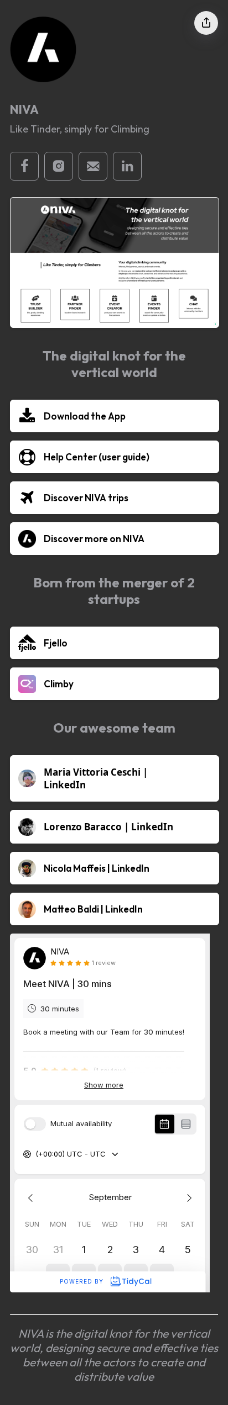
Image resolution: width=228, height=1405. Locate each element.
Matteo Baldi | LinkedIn (93, 909)
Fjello (56, 643)
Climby (59, 684)
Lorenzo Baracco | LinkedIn (108, 826)
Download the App (85, 416)
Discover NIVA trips (86, 497)
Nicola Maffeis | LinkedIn (96, 868)
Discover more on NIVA (94, 538)
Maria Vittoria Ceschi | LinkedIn (96, 778)
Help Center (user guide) (96, 457)
